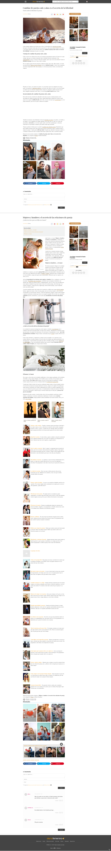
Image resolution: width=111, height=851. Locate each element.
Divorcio (32, 760)
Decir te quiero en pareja (36, 448)
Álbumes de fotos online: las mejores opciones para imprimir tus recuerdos (73, 25)
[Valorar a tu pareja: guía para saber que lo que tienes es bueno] (29, 178)
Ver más (61, 829)
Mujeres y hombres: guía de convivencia (56, 421)
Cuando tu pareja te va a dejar (38, 582)
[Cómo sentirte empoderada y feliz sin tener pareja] (58, 178)
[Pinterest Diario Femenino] (76, 63)
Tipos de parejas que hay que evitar (39, 628)
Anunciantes (67, 841)
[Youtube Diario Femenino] (84, 63)
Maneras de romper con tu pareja (38, 594)
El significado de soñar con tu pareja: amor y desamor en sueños (29, 719)
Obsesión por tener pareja (36, 494)
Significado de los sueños (28, 716)
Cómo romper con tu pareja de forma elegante (41, 673)
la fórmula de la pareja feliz (52, 381)
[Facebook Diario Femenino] (73, 63)
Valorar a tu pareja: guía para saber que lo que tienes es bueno (29, 176)
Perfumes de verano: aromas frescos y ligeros (83, 26)
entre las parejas (60, 289)
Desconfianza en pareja (36, 459)
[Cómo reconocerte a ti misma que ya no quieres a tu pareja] (58, 159)
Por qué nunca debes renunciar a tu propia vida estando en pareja (43, 176)
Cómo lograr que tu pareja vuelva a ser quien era (42, 651)
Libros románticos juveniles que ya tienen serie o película (73, 39)
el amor (52, 333)
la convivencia (58, 99)
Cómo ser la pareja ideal (36, 560)
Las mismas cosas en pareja (37, 617)
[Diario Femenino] (38, 2)
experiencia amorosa (36, 88)
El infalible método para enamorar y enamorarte (42, 738)
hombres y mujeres (45, 273)
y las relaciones (55, 329)
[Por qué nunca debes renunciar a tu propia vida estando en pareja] (44, 178)
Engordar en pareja (35, 437)
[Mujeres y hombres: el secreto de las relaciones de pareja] (29, 159)
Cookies (44, 841)
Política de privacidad (50, 841)
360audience (59, 848)
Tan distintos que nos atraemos (34, 281)
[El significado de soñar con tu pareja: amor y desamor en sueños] (29, 721)
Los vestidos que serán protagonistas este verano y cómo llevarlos (83, 39)
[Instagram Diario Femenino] (78, 63)
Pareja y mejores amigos (36, 662)
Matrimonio (37, 760)
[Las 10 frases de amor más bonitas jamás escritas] (58, 721)
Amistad (24, 760)
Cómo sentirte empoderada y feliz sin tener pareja (57, 176)
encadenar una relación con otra (49, 127)
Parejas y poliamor (35, 516)
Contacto (61, 841)
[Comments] (63, 14)
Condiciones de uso (39, 204)
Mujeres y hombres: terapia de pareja (43, 421)
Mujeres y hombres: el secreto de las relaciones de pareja (29, 158)
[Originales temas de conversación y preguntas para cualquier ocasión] (58, 740)
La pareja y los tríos (35, 551)
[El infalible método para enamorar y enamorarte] (44, 740)
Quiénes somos (38, 841)
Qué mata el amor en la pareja (37, 571)
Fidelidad (28, 760)
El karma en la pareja (36, 505)
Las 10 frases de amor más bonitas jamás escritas (57, 719)
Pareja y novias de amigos (36, 482)
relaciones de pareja (57, 46)
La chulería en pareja (35, 471)
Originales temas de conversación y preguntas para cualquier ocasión (57, 738)
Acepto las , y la (37, 204)
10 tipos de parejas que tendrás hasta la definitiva (43, 158)
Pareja (36, 135)
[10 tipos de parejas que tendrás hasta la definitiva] (44, 159)
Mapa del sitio (72, 841)
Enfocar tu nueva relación (36, 65)
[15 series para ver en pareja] (29, 740)
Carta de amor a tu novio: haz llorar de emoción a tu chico (43, 719)
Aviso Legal (57, 841)
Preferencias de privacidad (32, 204)
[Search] (77, 2)
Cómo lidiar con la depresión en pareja (39, 639)
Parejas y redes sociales (36, 425)
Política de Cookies (47, 204)
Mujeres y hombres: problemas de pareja (30, 421)
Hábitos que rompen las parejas (38, 528)
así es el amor (28, 399)
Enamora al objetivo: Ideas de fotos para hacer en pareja (35, 745)
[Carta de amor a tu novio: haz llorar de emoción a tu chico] (44, 721)
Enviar (61, 207)
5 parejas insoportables (36, 685)
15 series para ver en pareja (29, 737)
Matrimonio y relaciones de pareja (38, 539)
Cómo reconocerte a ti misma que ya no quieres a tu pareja (57, 158)
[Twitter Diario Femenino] (81, 63)
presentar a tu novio (49, 119)
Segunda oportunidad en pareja (38, 605)
